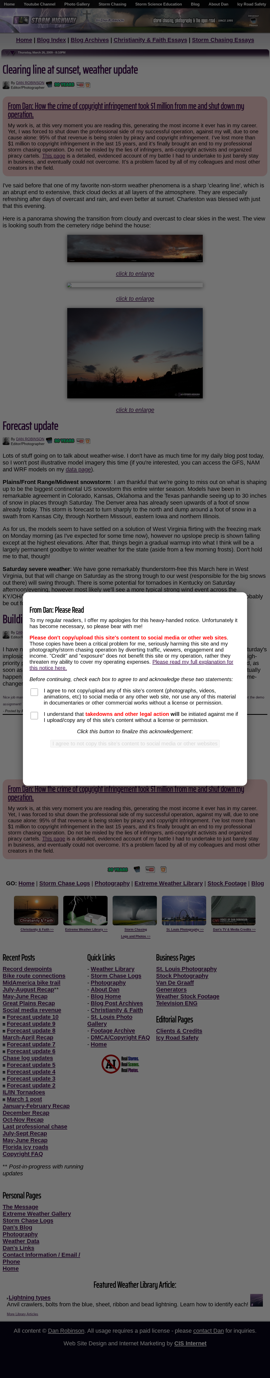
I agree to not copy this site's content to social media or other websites (135, 743)
